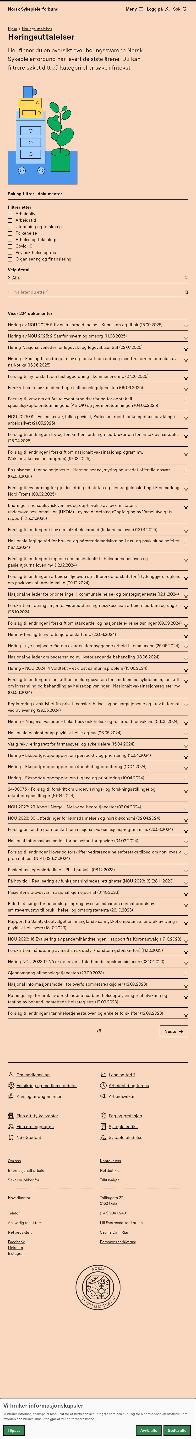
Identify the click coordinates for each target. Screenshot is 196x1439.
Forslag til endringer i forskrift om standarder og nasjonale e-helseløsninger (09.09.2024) (95, 623)
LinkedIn (15, 1247)
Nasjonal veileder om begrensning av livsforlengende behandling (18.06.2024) (83, 657)
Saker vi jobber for (23, 1180)
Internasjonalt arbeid (26, 1170)
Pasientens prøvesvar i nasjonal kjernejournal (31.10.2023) (63, 892)
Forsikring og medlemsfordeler (46, 1085)
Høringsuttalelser (37, 28)
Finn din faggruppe (35, 1126)
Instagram (17, 1253)
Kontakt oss (110, 1160)
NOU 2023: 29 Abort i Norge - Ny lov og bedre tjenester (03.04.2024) (74, 807)
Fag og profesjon (125, 1116)
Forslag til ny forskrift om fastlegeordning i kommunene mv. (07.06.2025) (78, 376)
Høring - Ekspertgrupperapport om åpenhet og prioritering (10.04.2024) (77, 766)
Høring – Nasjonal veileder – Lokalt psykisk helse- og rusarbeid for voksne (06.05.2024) (93, 721)
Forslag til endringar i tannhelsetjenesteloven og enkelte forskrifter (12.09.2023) (85, 1013)
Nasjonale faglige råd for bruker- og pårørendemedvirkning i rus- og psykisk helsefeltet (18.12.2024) (94, 544)
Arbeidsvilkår (122, 1096)
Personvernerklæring (118, 1241)
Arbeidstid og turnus (129, 1085)
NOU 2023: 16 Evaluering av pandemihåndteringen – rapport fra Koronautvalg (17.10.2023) (94, 939)
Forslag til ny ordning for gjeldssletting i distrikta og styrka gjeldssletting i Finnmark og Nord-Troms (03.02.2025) (94, 491)
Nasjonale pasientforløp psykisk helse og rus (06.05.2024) (64, 732)
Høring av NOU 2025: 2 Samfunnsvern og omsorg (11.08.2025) (67, 336)
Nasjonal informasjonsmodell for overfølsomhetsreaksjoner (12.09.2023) (77, 984)
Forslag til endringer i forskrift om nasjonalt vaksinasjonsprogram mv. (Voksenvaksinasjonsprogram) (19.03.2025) (75, 455)
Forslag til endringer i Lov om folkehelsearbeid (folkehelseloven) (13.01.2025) (82, 529)
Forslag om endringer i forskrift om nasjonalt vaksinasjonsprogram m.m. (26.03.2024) (90, 829)
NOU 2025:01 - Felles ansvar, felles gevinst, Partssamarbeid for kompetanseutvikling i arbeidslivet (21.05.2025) (91, 420)
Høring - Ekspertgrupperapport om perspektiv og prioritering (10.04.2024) (79, 755)
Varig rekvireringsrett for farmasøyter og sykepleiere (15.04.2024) (71, 744)
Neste (170, 1031)
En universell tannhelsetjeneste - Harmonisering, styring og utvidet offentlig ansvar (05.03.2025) (89, 473)
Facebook (16, 1241)
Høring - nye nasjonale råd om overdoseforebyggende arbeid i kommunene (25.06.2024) (93, 645)
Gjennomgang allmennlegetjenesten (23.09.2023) (56, 973)
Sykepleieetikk (123, 1126)
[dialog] (98, 1418)
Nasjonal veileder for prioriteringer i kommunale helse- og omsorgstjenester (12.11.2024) (93, 594)
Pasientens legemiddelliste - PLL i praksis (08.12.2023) (61, 869)
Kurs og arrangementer (38, 1096)
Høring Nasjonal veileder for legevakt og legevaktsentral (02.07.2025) (75, 347)
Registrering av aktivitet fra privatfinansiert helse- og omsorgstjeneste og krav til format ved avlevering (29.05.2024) (94, 707)
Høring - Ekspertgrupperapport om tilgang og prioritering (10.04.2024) (76, 778)
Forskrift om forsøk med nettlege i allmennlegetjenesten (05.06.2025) (75, 387)
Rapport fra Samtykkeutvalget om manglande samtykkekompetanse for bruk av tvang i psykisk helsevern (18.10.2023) (92, 924)
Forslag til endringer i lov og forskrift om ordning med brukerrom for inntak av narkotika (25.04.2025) (93, 438)
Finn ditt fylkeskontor (37, 1116)
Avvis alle (148, 1430)
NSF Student (28, 1137)
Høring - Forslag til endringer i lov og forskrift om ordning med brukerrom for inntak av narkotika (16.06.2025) (92, 362)
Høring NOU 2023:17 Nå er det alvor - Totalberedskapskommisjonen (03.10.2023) (86, 961)
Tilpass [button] (14, 1430)
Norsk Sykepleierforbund (33, 9)
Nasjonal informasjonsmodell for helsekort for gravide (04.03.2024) (73, 840)
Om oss (14, 1160)
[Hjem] (98, 1308)
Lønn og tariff (122, 1075)
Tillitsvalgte (110, 1180)
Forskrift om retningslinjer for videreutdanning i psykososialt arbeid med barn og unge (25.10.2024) (92, 609)
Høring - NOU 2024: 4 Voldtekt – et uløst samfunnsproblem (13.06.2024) (77, 668)
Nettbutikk (109, 1170)
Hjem (12, 28)
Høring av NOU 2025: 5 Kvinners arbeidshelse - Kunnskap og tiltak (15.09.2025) (85, 324)
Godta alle (177, 1430)
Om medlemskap (33, 1075)
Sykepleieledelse (125, 1137)
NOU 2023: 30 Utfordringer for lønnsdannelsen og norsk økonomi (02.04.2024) (84, 818)
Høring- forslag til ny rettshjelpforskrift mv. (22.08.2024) (62, 634)
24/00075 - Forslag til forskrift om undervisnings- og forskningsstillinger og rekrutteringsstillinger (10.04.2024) (82, 792)
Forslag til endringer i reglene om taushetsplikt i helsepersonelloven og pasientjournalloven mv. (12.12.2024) (78, 562)
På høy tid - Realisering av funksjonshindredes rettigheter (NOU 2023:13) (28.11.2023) (91, 881)
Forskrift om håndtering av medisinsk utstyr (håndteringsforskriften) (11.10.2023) (85, 950)
